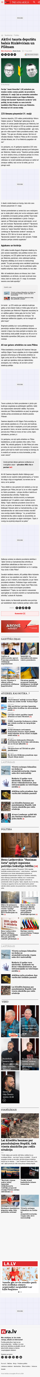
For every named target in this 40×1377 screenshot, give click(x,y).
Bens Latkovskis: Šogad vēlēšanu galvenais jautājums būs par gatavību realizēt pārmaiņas (9, 935)
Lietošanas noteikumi (7, 1366)
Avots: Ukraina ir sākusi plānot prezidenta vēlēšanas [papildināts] (10, 683)
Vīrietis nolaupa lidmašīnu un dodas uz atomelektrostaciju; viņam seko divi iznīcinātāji (23, 294)
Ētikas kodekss (26, 1366)
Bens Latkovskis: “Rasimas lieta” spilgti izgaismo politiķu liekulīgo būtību (18, 863)
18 (36, 866)
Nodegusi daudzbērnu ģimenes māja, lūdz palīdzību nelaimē (22, 298)
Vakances (34, 1366)
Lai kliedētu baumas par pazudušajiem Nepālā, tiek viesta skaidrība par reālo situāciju (24, 806)
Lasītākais (8, 762)
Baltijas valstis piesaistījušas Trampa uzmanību (30, 933)
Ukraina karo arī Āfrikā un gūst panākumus (21, 749)
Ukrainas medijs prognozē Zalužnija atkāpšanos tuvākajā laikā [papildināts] (29, 683)
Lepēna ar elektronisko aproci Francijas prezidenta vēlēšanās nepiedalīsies (10, 660)
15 (30, 716)
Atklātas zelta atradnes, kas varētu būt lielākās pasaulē (24, 792)
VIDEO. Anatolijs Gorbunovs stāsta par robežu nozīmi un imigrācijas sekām (22, 723)
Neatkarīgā (8, 35)
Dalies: (12, 608)
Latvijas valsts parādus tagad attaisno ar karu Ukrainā (20, 716)
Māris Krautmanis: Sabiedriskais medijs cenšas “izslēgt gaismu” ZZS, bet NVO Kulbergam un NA (10, 909)
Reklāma (9, 1363)
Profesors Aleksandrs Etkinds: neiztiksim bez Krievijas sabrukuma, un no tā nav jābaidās (23, 742)
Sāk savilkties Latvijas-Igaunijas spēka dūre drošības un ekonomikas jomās (23, 708)
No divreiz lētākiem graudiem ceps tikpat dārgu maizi (22, 756)
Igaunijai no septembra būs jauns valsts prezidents (29, 658)
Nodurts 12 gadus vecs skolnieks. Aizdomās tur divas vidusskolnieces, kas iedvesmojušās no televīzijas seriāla (25, 782)
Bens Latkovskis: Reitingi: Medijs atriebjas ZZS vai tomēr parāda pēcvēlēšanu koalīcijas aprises (28, 909)
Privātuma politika (22, 1363)
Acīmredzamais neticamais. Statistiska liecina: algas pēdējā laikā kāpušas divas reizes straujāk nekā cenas (22, 732)
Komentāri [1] (20, 614)
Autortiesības (17, 1366)
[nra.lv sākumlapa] (7, 2)
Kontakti (3, 1369)
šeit (10, 467)
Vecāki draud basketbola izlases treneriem (28, 1182)
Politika (16, 35)
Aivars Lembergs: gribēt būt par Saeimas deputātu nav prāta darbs (24, 816)
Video (5, 1001)
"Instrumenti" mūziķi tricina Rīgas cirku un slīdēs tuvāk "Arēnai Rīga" (23, 701)
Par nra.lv (3, 1363)
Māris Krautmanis (6, 51)
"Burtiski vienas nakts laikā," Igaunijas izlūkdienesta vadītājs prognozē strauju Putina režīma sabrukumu (10, 1186)
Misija (14, 1363)
